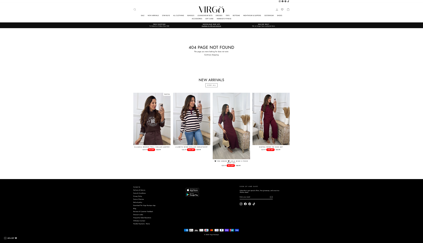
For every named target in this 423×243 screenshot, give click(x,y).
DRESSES (219, 15)
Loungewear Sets (205, 15)
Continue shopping (211, 55)
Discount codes (138, 215)
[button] (10, 238)
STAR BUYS (166, 15)
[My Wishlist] (282, 9)
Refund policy (137, 202)
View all (211, 85)
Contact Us (136, 187)
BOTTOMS (236, 15)
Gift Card (209, 19)
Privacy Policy (137, 196)
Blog (134, 208)
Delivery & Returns (139, 190)
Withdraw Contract (139, 221)
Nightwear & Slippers (252, 15)
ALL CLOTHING (178, 15)
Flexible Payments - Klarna (141, 224)
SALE (142, 15)
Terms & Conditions (139, 193)
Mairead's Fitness (224, 19)
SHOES (279, 15)
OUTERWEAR (269, 15)
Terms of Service (138, 199)
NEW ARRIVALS (153, 15)
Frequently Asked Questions (142, 218)
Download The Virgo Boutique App (144, 205)
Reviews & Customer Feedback (143, 211)
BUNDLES (190, 15)
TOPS (227, 15)
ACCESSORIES (197, 19)
